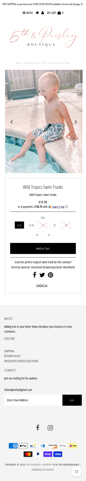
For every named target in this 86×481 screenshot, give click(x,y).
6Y (37, 235)
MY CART (55, 13)
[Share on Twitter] (42, 276)
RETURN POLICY (12, 356)
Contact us (41, 285)
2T (43, 225)
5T (49, 235)
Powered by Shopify (43, 469)
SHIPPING (9, 351)
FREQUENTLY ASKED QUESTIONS (21, 361)
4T (66, 225)
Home (19, 63)
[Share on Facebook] (34, 276)
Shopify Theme (51, 464)
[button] (43, 207)
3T (55, 225)
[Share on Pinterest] (50, 276)
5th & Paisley (33, 464)
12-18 (31, 225)
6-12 (19, 225)
